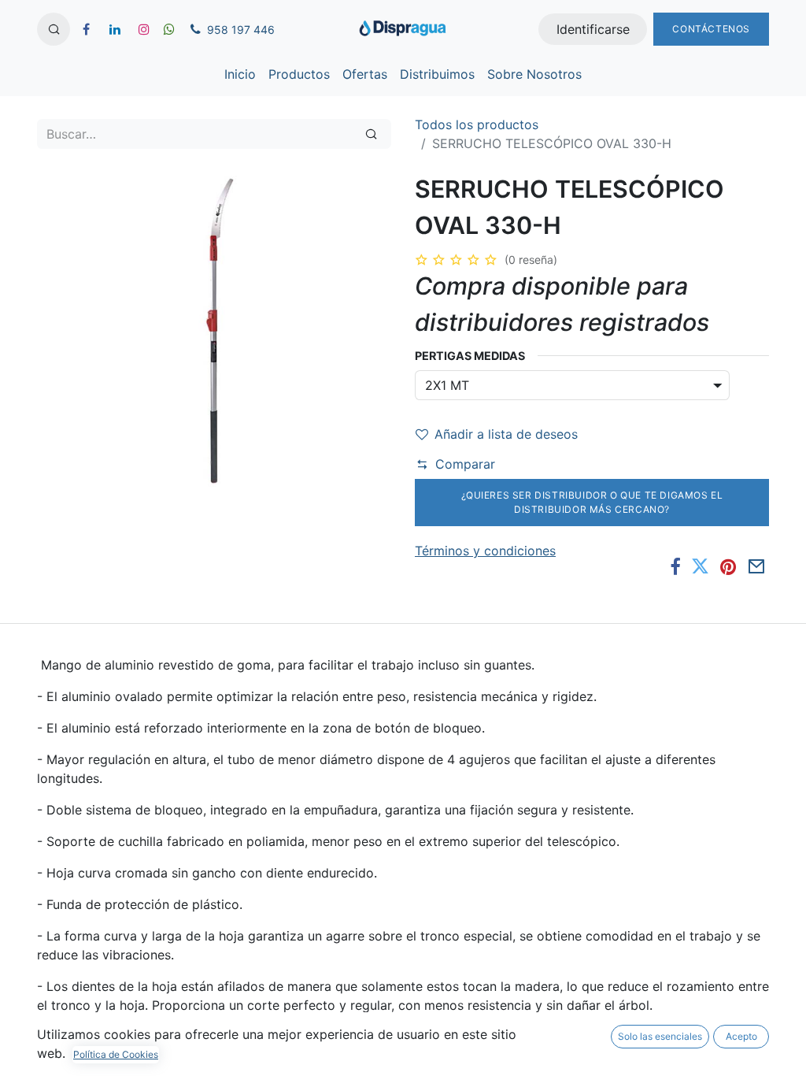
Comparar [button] (465, 464)
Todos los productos (476, 124)
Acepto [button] (741, 1036)
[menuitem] (240, 74)
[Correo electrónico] (756, 567)
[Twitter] (700, 567)
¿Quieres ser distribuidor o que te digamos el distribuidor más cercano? (592, 502)
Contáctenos (711, 29)
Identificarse (593, 29)
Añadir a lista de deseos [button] (506, 434)
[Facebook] (675, 567)
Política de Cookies (115, 1054)
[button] (53, 29)
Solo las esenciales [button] (660, 1036)
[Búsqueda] (371, 134)
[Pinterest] (728, 567)
